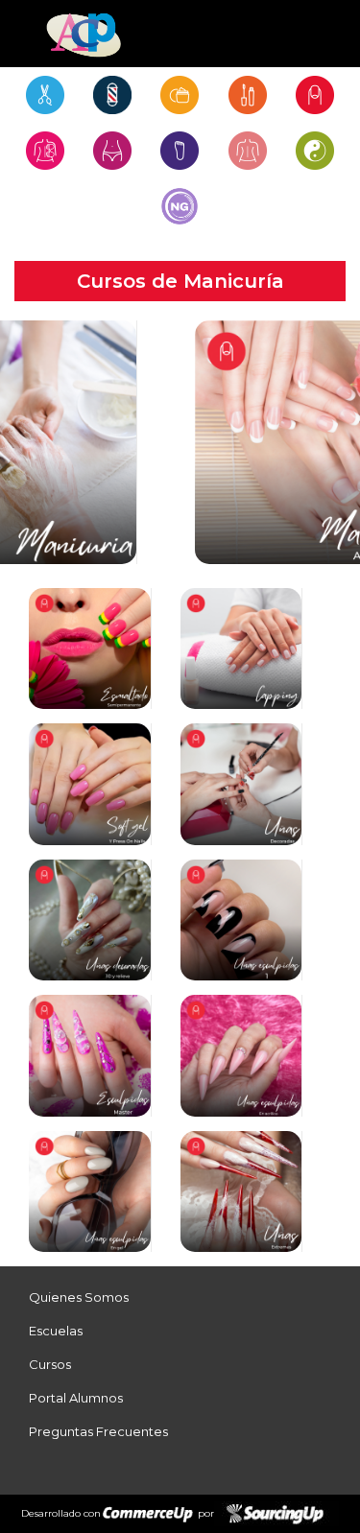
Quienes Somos (79, 1297)
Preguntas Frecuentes (98, 1431)
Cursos (50, 1364)
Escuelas (56, 1330)
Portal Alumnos (76, 1397)
